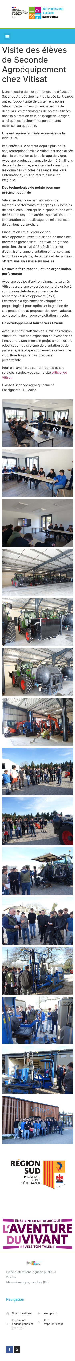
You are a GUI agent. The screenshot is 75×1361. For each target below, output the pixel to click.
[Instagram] (17, 1349)
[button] (7, 36)
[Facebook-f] (9, 1349)
